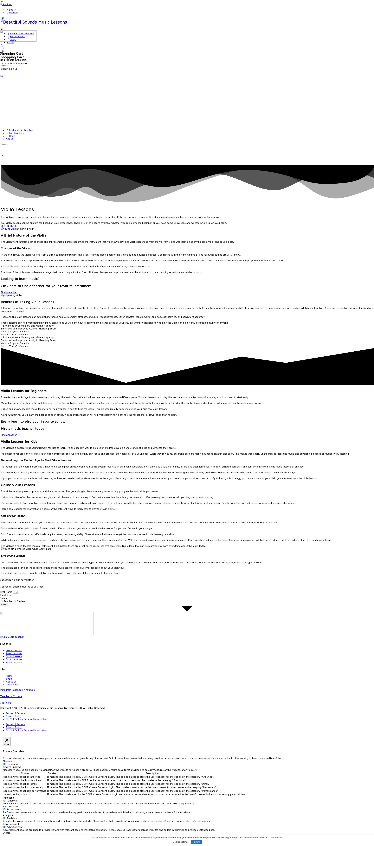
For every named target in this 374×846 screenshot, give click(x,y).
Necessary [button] (9, 761)
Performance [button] (10, 806)
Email (3, 595)
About (9, 138)
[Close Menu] (1, 124)
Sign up (13, 68)
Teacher (8, 601)
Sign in (4, 68)
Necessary (12, 764)
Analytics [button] (8, 815)
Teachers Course (11, 696)
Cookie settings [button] (181, 841)
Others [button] (6, 832)
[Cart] (2, 50)
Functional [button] (8, 797)
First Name (6, 591)
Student (21, 601)
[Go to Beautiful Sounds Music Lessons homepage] (34, 21)
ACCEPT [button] (196, 842)
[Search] (1, 43)
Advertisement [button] (11, 824)
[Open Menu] (1, 29)
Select (3, 598)
